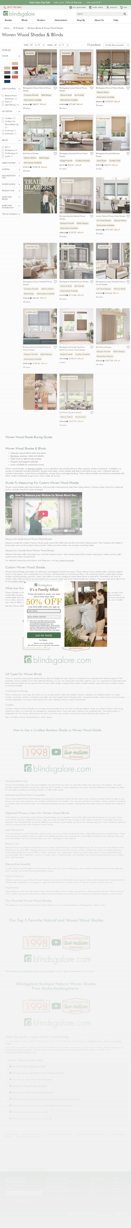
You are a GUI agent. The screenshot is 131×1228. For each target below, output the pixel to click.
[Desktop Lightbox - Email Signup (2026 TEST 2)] (65, 614)
